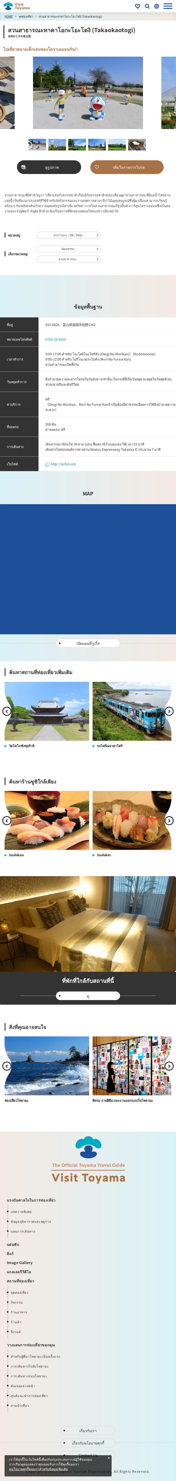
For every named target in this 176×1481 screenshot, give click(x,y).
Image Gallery (20, 1262)
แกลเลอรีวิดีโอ (19, 1271)
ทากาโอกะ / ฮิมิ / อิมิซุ (68, 235)
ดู (88, 996)
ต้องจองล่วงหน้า (23, 1385)
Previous (27, 93)
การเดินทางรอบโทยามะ (29, 1376)
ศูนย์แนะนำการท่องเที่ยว (29, 1395)
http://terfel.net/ (63, 463)
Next (148, 93)
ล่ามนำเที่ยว (20, 1405)
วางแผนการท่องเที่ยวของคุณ (31, 1344)
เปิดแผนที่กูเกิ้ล (88, 643)
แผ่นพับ (13, 1244)
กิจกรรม (17, 1302)
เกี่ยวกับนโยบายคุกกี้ (88, 1443)
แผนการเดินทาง (23, 1231)
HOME (9, 16)
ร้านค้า (16, 1322)
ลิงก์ (10, 1253)
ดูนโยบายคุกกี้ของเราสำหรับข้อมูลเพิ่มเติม (38, 1469)
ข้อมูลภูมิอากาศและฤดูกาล (31, 1221)
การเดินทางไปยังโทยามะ (30, 1366)
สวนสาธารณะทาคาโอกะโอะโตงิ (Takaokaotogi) (70, 16)
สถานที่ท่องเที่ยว (20, 1280)
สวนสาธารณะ (67, 259)
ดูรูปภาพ (52, 167)
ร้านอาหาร (19, 1312)
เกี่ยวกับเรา (88, 1430)
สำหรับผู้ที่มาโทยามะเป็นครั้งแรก (35, 1356)
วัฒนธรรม (67, 249)
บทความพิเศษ (21, 1211)
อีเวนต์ (16, 1331)
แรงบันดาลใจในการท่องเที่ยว (31, 1200)
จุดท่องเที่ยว (26, 16)
